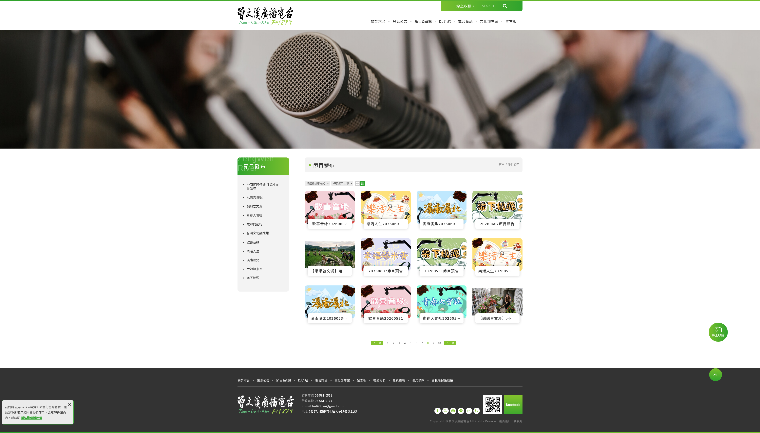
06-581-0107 (323, 401)
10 (439, 343)
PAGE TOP (715, 374)
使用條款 (418, 380)
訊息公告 (400, 21)
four (362, 183)
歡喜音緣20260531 (385, 304)
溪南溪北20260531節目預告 (330, 304)
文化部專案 (489, 21)
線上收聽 (463, 6)
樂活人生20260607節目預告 (385, 210)
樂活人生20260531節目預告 (497, 257)
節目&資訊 (423, 21)
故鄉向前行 (254, 224)
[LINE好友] (461, 411)
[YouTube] (445, 411)
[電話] (476, 411)
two (357, 183)
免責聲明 (399, 380)
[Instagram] (453, 411)
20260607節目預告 (497, 210)
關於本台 (378, 21)
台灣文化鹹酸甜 (258, 233)
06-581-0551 (323, 395)
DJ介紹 (445, 21)
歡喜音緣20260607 (330, 210)
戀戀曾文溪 (254, 206)
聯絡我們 (379, 380)
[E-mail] (469, 411)
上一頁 (377, 343)
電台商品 (465, 21)
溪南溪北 (253, 260)
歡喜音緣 (253, 242)
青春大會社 (254, 215)
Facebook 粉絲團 (513, 404)
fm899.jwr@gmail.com (328, 406)
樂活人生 (253, 251)
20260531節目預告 (441, 257)
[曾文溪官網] (265, 16)
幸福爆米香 (254, 268)
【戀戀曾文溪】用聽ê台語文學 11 (330, 257)
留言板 (510, 21)
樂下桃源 (253, 277)
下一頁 (450, 343)
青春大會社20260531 (441, 304)
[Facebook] (437, 411)
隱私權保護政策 (31, 418)
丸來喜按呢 (254, 197)
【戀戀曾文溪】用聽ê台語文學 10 (497, 304)
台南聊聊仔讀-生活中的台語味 (263, 186)
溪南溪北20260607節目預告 (441, 210)
